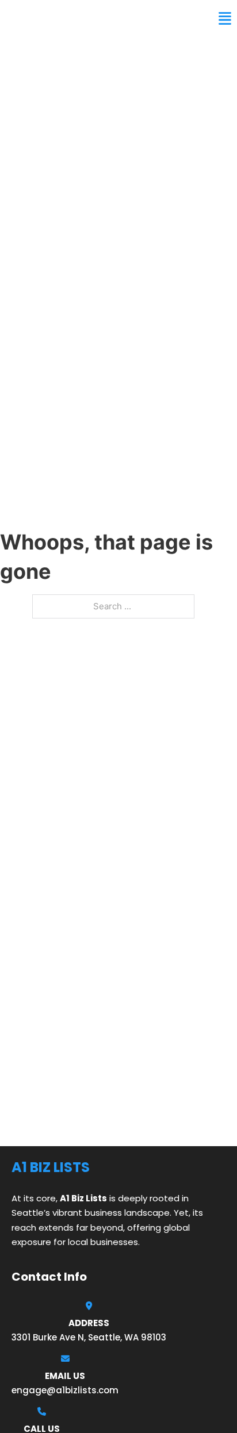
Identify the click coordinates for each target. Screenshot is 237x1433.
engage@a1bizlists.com (65, 1390)
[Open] (225, 18)
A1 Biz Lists (39, 18)
